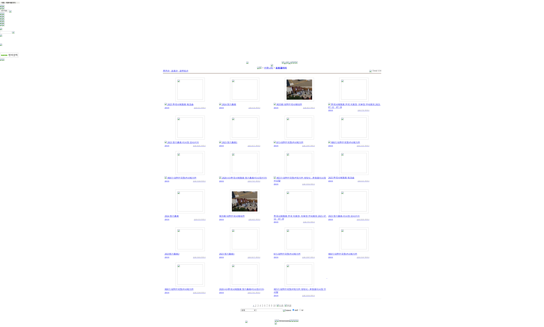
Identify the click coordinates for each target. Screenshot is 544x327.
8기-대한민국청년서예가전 (290, 142)
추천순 (167, 71)
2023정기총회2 (172, 254)
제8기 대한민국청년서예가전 (345, 142)
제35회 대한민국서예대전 (289, 104)
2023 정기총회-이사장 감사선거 (183, 142)
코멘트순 (183, 71)
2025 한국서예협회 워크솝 (180, 104)
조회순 (175, 71)
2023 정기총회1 (229, 142)
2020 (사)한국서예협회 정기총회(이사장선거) (244, 178)
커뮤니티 (268, 68)
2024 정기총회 (229, 104)
